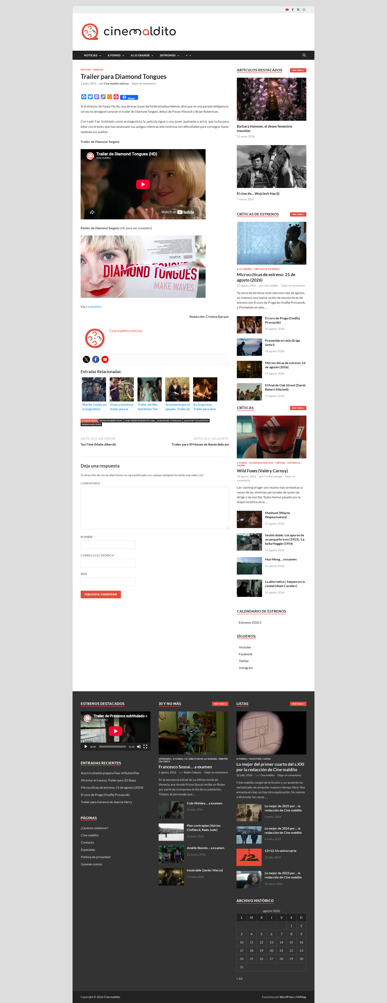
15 (291, 942)
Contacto (87, 842)
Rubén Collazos (192, 772)
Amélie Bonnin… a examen (205, 848)
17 (241, 950)
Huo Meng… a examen (281, 559)
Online (241, 465)
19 (261, 950)
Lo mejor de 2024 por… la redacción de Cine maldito (283, 830)
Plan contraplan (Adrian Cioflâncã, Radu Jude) (204, 827)
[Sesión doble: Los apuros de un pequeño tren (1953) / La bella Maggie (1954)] (249, 535)
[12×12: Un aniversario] (249, 851)
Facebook (245, 654)
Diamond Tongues (169, 420)
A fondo (114, 55)
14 (281, 942)
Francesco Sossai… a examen (185, 766)
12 (261, 942)
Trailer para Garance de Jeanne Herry (106, 802)
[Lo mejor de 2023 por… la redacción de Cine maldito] (249, 873)
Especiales (88, 849)
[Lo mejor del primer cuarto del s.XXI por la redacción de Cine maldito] (271, 714)
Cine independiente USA (139, 420)
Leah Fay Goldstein (196, 420)
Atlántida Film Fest (261, 462)
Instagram (246, 668)
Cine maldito (271, 285)
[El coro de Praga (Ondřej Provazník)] (249, 318)
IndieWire (94, 307)
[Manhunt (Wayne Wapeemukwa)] (249, 513)
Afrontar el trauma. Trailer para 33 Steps (108, 780)
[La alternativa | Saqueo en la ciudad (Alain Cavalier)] (249, 582)
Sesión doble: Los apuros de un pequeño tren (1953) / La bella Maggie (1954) (284, 539)
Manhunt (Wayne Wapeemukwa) (277, 515)
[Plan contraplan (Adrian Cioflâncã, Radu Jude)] (171, 826)
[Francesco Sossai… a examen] (194, 714)
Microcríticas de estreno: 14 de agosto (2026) (285, 365)
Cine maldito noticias (116, 83)
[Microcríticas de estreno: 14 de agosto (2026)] (249, 363)
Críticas (280, 462)
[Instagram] (304, 9)
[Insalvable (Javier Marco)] (171, 870)
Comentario (91, 483)
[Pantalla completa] (145, 747)
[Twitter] (298, 9)
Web (84, 574)
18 (251, 950)
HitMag (301, 997)
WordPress (287, 997)
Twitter (244, 661)
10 (241, 942)
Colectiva (255, 758)
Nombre (88, 537)
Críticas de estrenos (267, 269)
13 (271, 942)
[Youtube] (287, 9)
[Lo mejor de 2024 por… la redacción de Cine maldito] (249, 829)
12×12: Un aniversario (280, 850)
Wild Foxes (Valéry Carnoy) (262, 470)
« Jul (239, 978)
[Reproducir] (86, 747)
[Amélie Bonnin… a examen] (171, 848)
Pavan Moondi (91, 424)
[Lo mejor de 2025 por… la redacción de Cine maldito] (249, 806)
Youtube (245, 647)
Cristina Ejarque (273, 476)
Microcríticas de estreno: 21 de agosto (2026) (112, 787)
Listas (266, 758)
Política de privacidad (95, 857)
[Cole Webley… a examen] (171, 803)
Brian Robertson (110, 420)
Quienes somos (91, 864)
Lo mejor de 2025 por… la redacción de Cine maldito (283, 808)
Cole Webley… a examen (204, 803)
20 (271, 950)
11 (251, 942)
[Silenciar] (139, 747)
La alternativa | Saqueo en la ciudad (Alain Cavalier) (285, 584)
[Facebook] (292, 9)
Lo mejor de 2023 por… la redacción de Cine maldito (283, 875)
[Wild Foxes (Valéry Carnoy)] (271, 438)
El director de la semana (201, 758)
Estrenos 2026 (249, 622)
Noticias (90, 55)
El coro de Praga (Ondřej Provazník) (105, 795)
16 (301, 942)
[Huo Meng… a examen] (249, 559)
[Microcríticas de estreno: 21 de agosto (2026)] (271, 244)
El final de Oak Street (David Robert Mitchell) (285, 387)
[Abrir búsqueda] (304, 55)
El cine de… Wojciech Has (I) (258, 193)
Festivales (293, 462)
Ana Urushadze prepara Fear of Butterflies (110, 773)
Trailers (98, 69)
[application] (116, 731)
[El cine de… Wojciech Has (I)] (271, 166)
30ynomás (168, 55)
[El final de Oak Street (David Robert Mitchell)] (249, 385)
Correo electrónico (98, 555)
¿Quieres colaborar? (94, 828)
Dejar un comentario (144, 83)
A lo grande (140, 55)
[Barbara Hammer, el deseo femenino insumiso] (271, 99)
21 (281, 950)
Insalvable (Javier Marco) (205, 870)
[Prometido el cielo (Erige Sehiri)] (249, 341)
